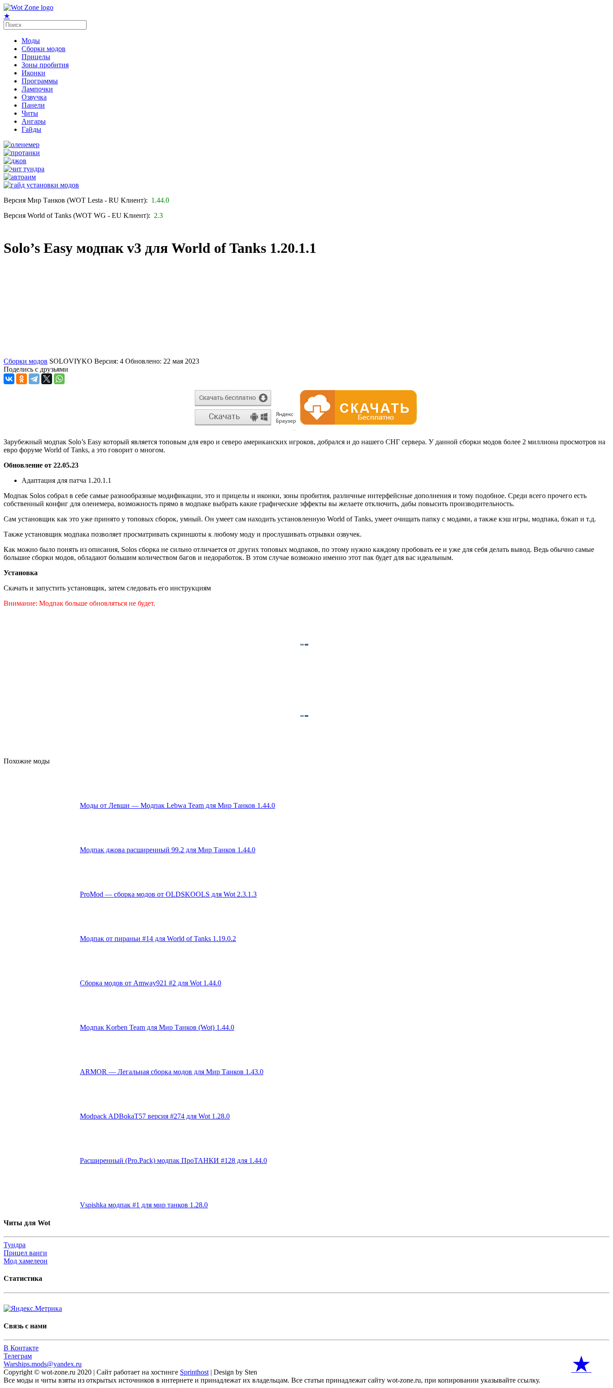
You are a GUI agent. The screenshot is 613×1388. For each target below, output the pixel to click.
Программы (40, 81)
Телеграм (18, 1356)
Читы (30, 113)
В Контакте (21, 1348)
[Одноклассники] (21, 378)
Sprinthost (194, 1372)
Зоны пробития (45, 65)
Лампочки (37, 89)
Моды (31, 40)
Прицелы (36, 57)
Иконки (33, 73)
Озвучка (34, 97)
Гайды (31, 129)
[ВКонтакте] (9, 378)
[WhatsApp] (59, 378)
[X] (46, 378)
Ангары (34, 121)
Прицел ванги (25, 1253)
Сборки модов (44, 48)
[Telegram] (34, 378)
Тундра (15, 1245)
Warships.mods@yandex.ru (43, 1364)
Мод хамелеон (26, 1261)
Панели (33, 105)
